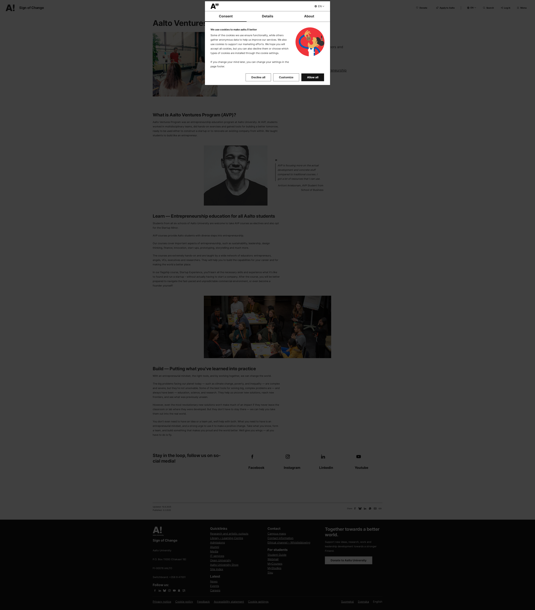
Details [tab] (267, 16)
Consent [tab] (226, 16)
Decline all (258, 77)
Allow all (312, 77)
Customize (286, 77)
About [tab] (309, 16)
